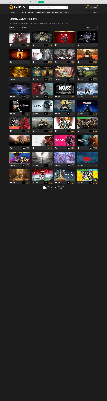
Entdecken (12, 12)
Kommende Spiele (40, 12)
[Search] (66, 7)
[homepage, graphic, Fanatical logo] (18, 7)
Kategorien (22, 12)
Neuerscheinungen (52, 12)
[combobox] (52, 7)
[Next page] (62, 187)
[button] (17, 2)
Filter (13, 27)
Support (95, 12)
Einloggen (80, 7)
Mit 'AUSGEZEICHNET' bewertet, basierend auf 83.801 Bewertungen (61, 2)
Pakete (30, 12)
